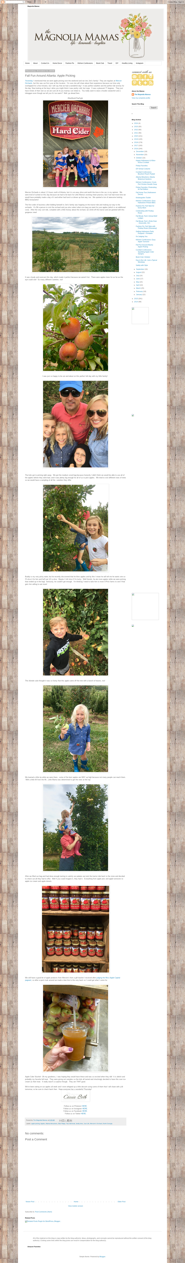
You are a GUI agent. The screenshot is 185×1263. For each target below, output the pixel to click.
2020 (136, 136)
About (35, 63)
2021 (136, 133)
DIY (117, 63)
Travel (110, 63)
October (139, 158)
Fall (67, 1123)
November (140, 155)
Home (27, 63)
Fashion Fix (70, 63)
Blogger (102, 1257)
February (139, 291)
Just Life (86, 1123)
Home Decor (57, 63)
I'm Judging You (141, 236)
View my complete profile (141, 98)
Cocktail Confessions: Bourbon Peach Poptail (145, 173)
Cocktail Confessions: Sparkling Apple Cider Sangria (145, 252)
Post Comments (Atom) (43, 1212)
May (138, 282)
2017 (136, 145)
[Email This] (60, 1120)
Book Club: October (143, 257)
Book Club (100, 63)
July (137, 276)
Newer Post (30, 1202)
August (139, 272)
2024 (136, 123)
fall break (72, 1123)
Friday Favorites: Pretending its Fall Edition (146, 188)
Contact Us (45, 63)
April (138, 285)
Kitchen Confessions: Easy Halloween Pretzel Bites (145, 202)
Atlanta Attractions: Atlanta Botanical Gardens (145, 178)
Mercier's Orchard (96, 1123)
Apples (42, 1123)
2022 (136, 130)
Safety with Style (142, 265)
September (140, 269)
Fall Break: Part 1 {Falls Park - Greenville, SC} (146, 222)
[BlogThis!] (63, 1120)
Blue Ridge (61, 1123)
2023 (136, 127)
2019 (136, 139)
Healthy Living (127, 63)
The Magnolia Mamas (142, 94)
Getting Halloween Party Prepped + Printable (145, 232)
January (139, 295)
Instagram (139, 63)
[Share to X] (65, 1120)
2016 (136, 149)
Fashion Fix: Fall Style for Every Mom (145, 207)
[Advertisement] (145, 369)
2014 (136, 302)
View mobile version (75, 1206)
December (140, 151)
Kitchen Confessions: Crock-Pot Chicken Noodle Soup (146, 183)
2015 (136, 299)
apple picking (35, 1123)
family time (79, 1123)
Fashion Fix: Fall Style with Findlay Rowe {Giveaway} (146, 227)
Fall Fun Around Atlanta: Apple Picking (144, 246)
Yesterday (29, 81)
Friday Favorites (142, 166)
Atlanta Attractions (51, 1123)
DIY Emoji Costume (143, 169)
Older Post (121, 1202)
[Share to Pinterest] (70, 1120)
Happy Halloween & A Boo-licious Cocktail (146, 161)
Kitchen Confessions (85, 63)
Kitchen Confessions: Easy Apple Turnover (145, 241)
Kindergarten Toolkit (143, 198)
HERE (84, 1106)
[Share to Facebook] (68, 1120)
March (138, 288)
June (138, 279)
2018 (136, 142)
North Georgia (107, 1123)
